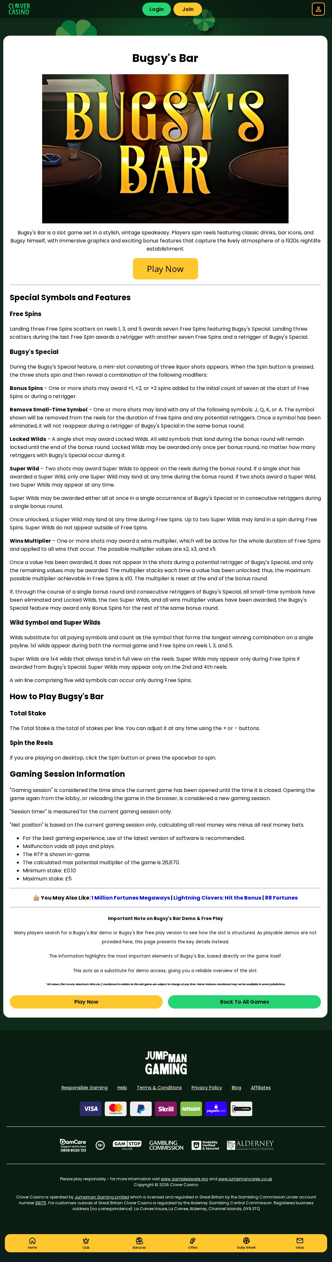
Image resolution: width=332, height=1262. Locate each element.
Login (156, 9)
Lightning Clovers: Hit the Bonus (217, 898)
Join (188, 9)
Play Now (86, 1002)
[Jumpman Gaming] (166, 1072)
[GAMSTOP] (127, 1145)
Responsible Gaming (85, 1087)
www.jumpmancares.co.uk (245, 1179)
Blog (236, 1087)
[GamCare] (73, 1145)
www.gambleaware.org (184, 1179)
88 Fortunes (281, 898)
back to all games (244, 1002)
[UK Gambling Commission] (166, 1145)
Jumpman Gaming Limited (102, 1197)
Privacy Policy (207, 1087)
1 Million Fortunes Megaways (130, 898)
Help (122, 1087)
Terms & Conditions (159, 1087)
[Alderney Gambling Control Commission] (250, 1145)
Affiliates (261, 1087)
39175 (40, 1203)
